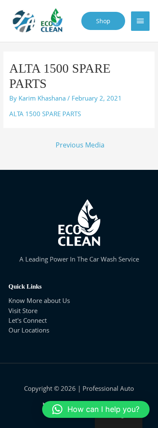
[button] (96, 409)
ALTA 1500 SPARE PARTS (45, 113)
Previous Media (80, 145)
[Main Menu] (140, 21)
